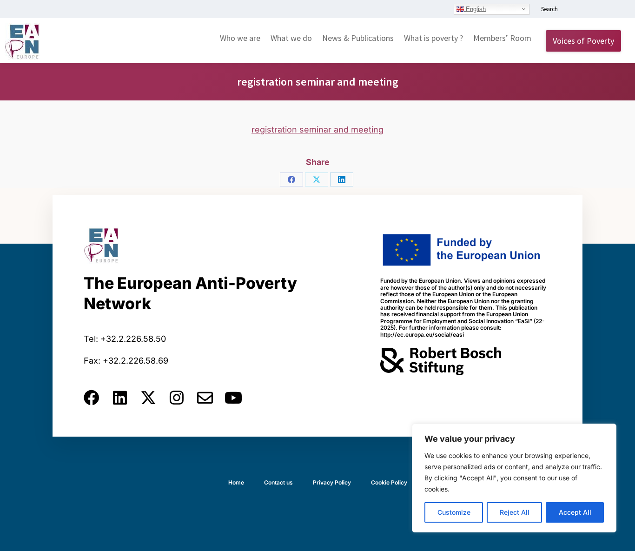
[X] (316, 179)
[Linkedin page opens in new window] (573, 10)
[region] (514, 478)
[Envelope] (205, 397)
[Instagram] (177, 397)
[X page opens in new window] (601, 10)
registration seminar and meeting (317, 129)
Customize (453, 512)
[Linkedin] (120, 397)
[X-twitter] (148, 397)
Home (236, 482)
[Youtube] (233, 397)
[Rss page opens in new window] (615, 10)
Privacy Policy (332, 482)
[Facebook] (291, 179)
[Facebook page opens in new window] (587, 10)
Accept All (575, 512)
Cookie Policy (389, 482)
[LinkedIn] (341, 179)
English (475, 8)
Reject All (514, 512)
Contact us (278, 482)
